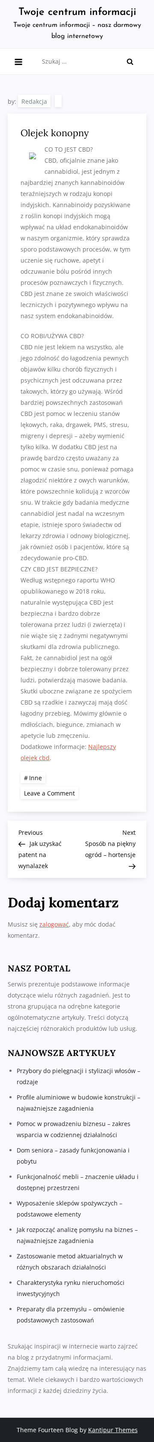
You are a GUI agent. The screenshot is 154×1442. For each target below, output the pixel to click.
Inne (35, 778)
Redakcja (34, 101)
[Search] (130, 61)
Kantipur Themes (113, 1430)
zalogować (54, 924)
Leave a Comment (51, 793)
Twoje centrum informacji (77, 12)
